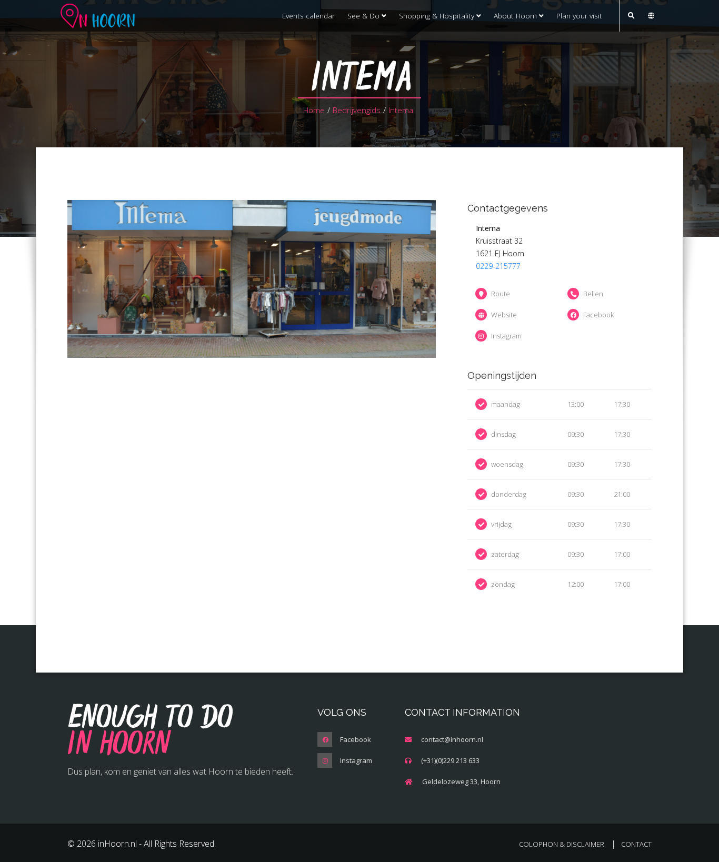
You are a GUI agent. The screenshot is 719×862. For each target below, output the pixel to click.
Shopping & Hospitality (437, 16)
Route (500, 293)
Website (504, 314)
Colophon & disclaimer (561, 844)
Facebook (598, 314)
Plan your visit (579, 16)
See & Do (364, 16)
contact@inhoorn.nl (452, 739)
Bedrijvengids (357, 110)
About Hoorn (516, 16)
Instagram (506, 335)
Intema (400, 110)
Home (314, 110)
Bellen (593, 293)
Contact (636, 844)
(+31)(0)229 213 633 (450, 760)
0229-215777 (498, 266)
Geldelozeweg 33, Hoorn (461, 781)
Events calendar (308, 16)
